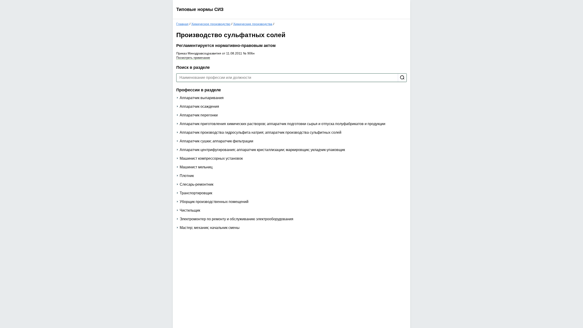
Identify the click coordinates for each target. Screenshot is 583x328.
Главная (182, 24)
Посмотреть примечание (193, 57)
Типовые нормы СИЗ (200, 9)
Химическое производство (210, 24)
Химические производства (252, 24)
